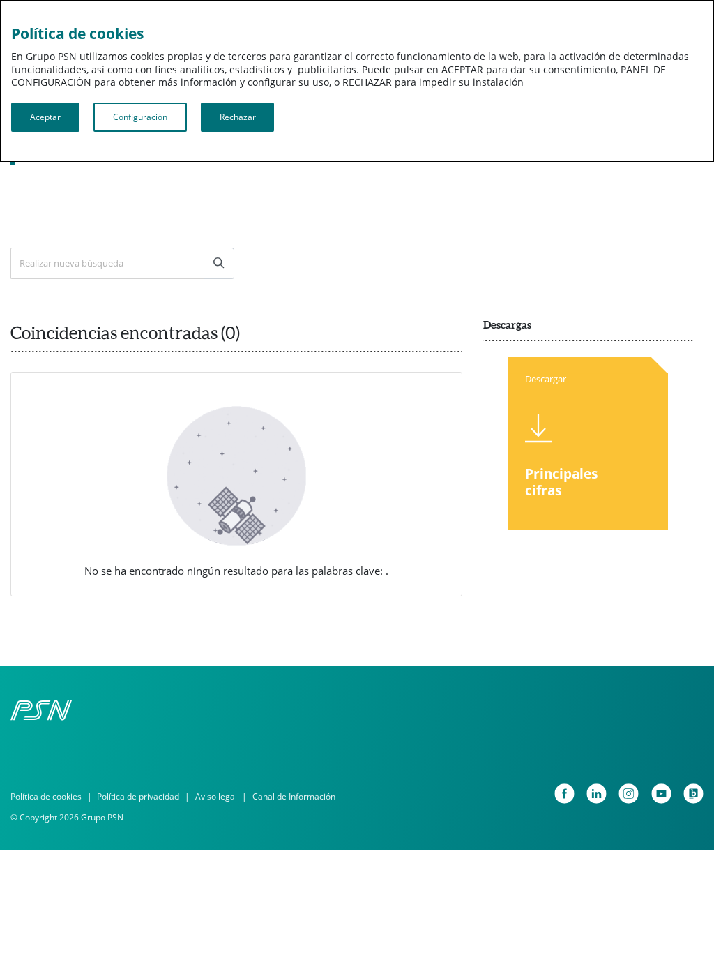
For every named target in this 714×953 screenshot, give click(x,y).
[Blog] (693, 793)
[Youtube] (661, 793)
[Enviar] (219, 263)
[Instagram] (628, 793)
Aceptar (45, 117)
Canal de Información (293, 796)
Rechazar (238, 117)
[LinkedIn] (596, 793)
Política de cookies (46, 796)
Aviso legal (216, 796)
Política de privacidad (138, 796)
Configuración (140, 117)
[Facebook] (564, 793)
